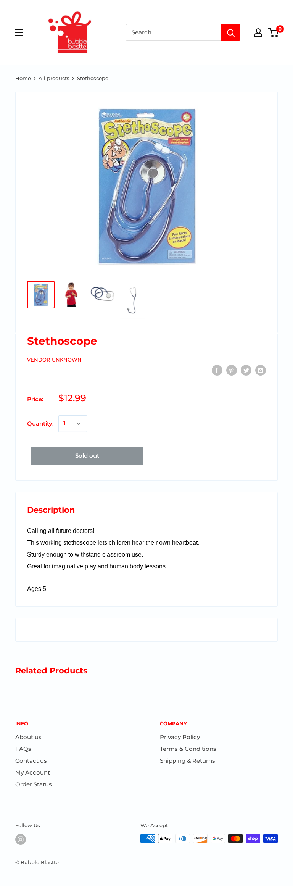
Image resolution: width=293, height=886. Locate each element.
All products (54, 78)
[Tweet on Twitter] (246, 370)
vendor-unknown (54, 360)
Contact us (31, 760)
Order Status (33, 784)
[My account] (258, 32)
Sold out (87, 455)
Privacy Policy (180, 737)
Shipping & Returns (187, 760)
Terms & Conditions (188, 748)
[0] (274, 32)
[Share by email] (260, 370)
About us (28, 737)
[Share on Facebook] (217, 370)
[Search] (230, 32)
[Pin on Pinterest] (231, 370)
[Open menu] (19, 32)
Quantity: (40, 423)
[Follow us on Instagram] (20, 839)
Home (23, 78)
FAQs (23, 748)
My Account (32, 772)
